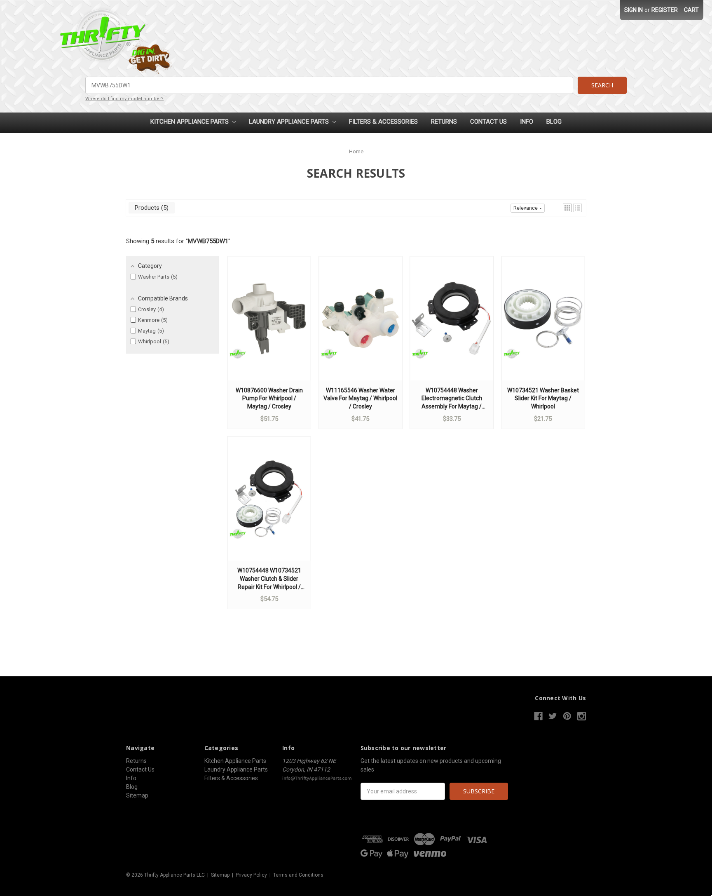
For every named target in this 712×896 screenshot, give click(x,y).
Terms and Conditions (298, 875)
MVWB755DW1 (208, 241)
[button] (567, 208)
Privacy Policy (251, 875)
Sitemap (137, 795)
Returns (444, 121)
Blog (554, 121)
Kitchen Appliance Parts (190, 121)
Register (664, 10)
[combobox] (329, 85)
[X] (552, 716)
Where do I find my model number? (124, 98)
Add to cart (269, 326)
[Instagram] (581, 716)
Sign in (633, 10)
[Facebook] (538, 716)
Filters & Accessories (383, 121)
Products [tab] (150, 207)
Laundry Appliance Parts (289, 121)
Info (526, 121)
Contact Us (488, 121)
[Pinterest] (567, 716)
